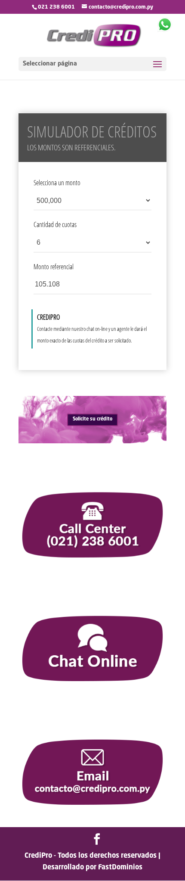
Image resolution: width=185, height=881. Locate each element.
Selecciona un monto (57, 182)
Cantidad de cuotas (55, 224)
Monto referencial (54, 266)
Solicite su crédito (92, 419)
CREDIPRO (48, 317)
